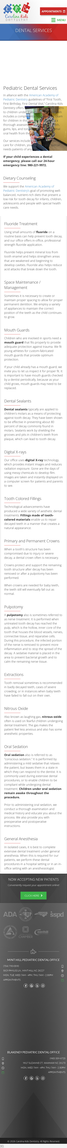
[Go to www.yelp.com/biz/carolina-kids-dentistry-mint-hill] (37, 986)
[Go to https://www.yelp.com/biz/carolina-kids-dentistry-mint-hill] (37, 1078)
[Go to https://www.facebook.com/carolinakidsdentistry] (26, 986)
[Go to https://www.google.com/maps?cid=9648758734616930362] (31, 1078)
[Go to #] (33, 979)
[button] (53, 11)
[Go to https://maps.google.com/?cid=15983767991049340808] (31, 986)
